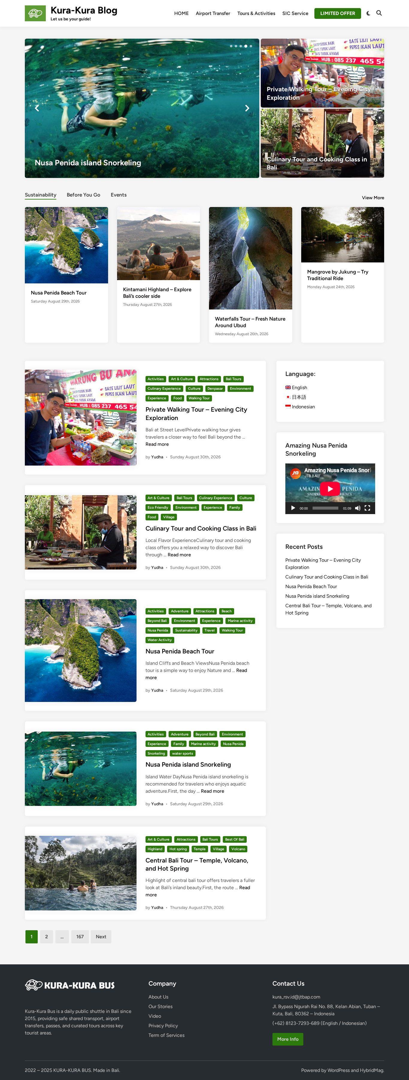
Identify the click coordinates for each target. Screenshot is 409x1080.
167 (80, 936)
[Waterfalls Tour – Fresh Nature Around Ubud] (250, 262)
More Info (288, 1039)
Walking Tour (199, 398)
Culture (194, 388)
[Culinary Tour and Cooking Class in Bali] (322, 143)
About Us (158, 997)
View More (373, 197)
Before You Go (83, 195)
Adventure (180, 611)
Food (177, 398)
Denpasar (215, 388)
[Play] (293, 508)
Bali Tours (233, 379)
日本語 (298, 397)
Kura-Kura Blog (84, 10)
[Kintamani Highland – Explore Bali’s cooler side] (158, 243)
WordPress (339, 1070)
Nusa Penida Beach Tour (59, 293)
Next (101, 936)
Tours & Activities (256, 13)
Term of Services (166, 1035)
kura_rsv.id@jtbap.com (296, 997)
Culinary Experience (164, 388)
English (299, 387)
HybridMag (371, 1070)
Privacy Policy (163, 1025)
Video (155, 1016)
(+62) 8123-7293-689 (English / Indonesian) (319, 1023)
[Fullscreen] (367, 508)
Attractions (209, 379)
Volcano (238, 849)
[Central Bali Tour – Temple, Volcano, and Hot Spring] (142, 108)
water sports (182, 753)
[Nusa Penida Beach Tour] (66, 244)
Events (119, 195)
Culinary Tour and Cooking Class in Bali (201, 528)
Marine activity (240, 621)
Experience (157, 398)
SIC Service (295, 13)
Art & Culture (182, 379)
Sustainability (40, 195)
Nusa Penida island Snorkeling (188, 764)
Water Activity (160, 640)
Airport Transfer (213, 13)
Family (234, 507)
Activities (156, 379)
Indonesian (303, 407)
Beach (227, 611)
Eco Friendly (158, 507)
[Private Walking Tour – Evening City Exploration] (322, 73)
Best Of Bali (234, 839)
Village (169, 517)
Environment (240, 388)
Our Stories (160, 1006)
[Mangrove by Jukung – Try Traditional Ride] (342, 234)
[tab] (40, 194)
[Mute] (358, 508)
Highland (155, 849)
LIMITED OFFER (337, 13)
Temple (200, 849)
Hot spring (178, 849)
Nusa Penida (158, 630)
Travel (210, 630)
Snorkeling (156, 753)
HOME (181, 13)
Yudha (157, 457)
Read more (157, 444)
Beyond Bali (157, 621)
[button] (231, 46)
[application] (330, 488)
